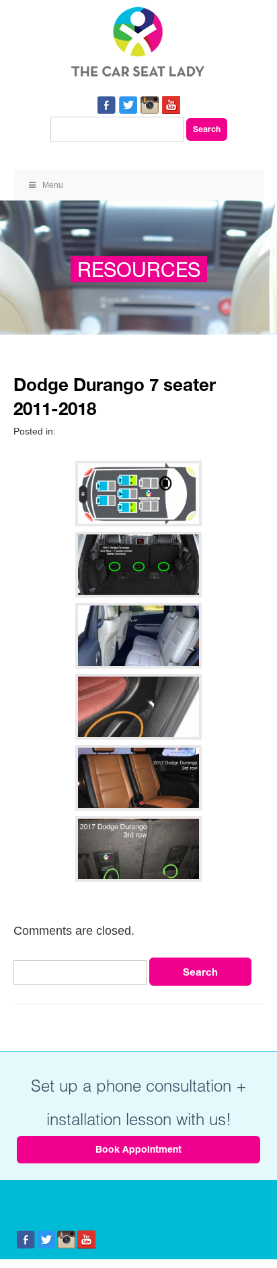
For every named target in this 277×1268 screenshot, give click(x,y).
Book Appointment (138, 1149)
